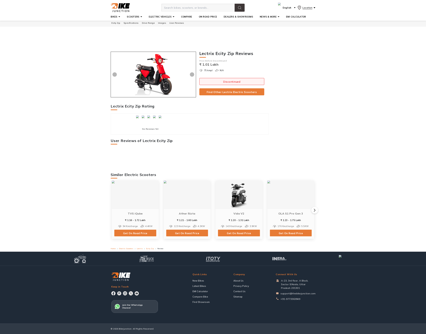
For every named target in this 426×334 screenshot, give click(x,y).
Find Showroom (201, 302)
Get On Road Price (135, 233)
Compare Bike (200, 296)
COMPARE (186, 16)
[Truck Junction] (146, 259)
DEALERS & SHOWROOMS (238, 16)
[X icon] (131, 293)
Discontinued (231, 81)
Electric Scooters (126, 249)
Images (162, 23)
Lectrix (140, 249)
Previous (114, 74)
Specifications (131, 23)
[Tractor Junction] (80, 258)
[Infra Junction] (279, 259)
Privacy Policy (241, 286)
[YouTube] (137, 293)
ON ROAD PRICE (208, 16)
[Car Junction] (346, 258)
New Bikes (198, 280)
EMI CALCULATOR (296, 16)
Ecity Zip (115, 23)
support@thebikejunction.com (298, 293)
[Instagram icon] (125, 293)
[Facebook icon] (113, 293)
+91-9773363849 (290, 299)
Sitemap (238, 296)
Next (192, 74)
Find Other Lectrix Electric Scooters (232, 92)
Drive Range (148, 23)
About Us (238, 280)
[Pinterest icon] (119, 293)
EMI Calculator (200, 291)
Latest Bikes (199, 286)
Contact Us (239, 291)
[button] (240, 8)
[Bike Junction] (120, 7)
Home (113, 249)
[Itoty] (213, 259)
